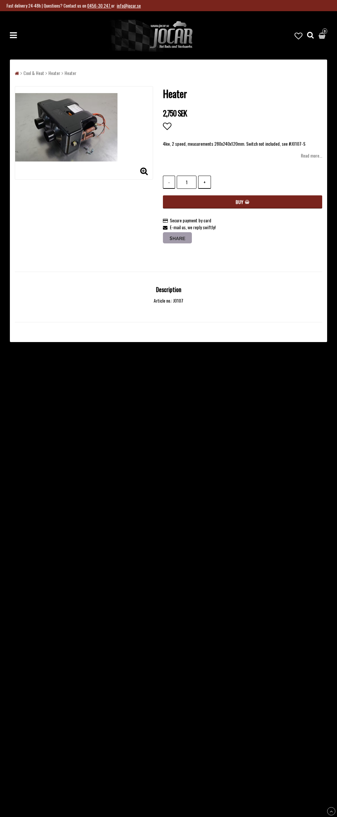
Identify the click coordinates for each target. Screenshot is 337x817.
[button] (298, 35)
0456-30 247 (99, 5)
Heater (54, 72)
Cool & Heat (33, 72)
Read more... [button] (311, 155)
